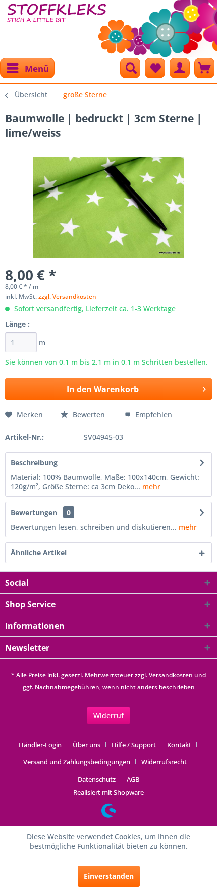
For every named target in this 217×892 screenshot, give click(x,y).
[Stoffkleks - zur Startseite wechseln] (56, 25)
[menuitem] (27, 68)
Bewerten (89, 414)
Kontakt (179, 744)
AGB (133, 779)
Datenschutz (97, 779)
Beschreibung (34, 462)
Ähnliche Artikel (39, 552)
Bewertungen (34, 512)
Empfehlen (152, 414)
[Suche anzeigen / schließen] (130, 68)
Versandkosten (171, 675)
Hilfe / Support (134, 744)
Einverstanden (109, 876)
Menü (37, 68)
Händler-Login (40, 744)
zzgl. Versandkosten (67, 296)
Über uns (86, 744)
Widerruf (108, 715)
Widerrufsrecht (164, 762)
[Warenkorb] (204, 68)
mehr (150, 486)
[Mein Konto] (180, 68)
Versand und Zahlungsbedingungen (76, 762)
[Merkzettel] (155, 68)
